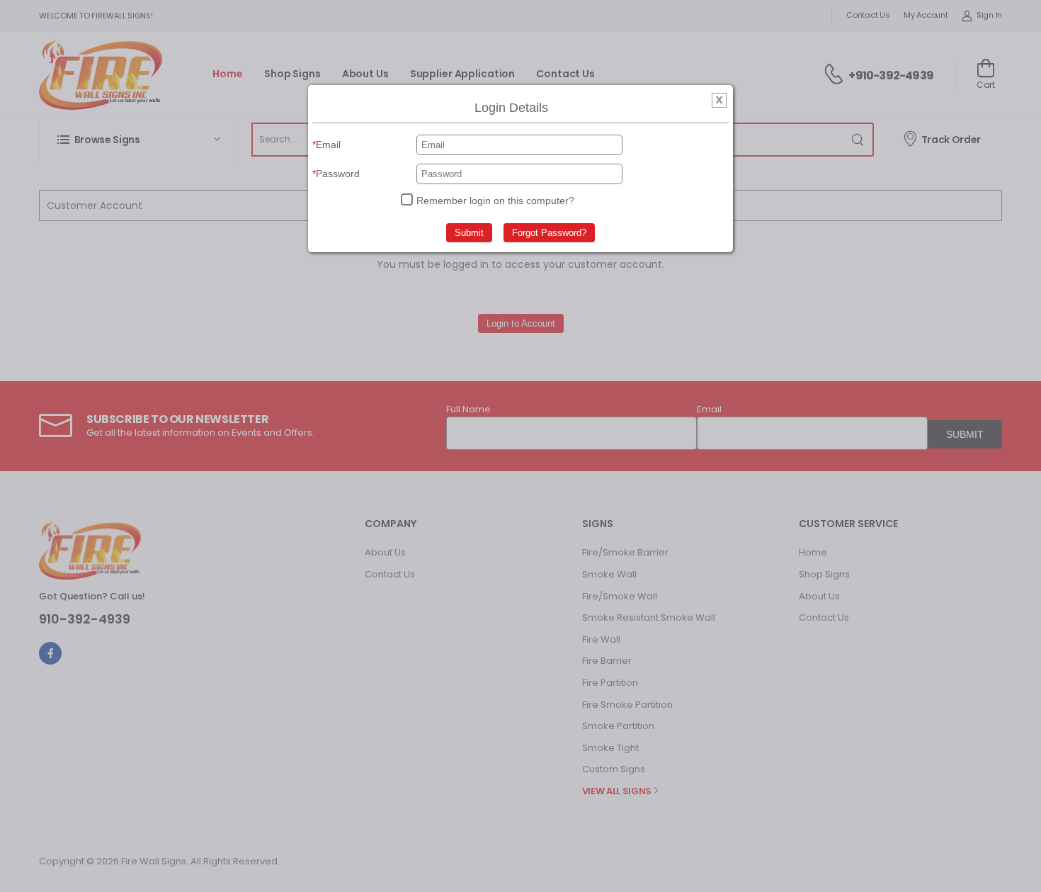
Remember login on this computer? (495, 200)
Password (338, 173)
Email (328, 144)
